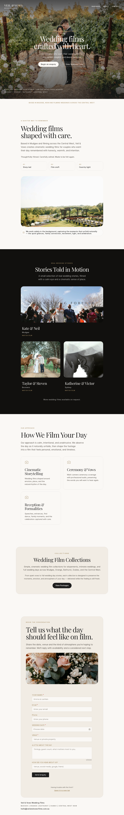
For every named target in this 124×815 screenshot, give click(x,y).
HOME (86, 6)
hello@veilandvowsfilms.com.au (35, 809)
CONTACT (116, 6)
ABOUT (106, 6)
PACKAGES (96, 6)
